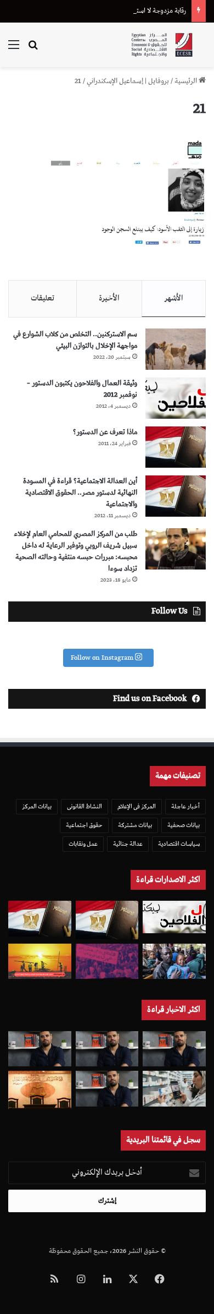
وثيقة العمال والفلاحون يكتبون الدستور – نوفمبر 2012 (82, 389)
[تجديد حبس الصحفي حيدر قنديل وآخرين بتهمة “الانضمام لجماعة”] (174, 1049)
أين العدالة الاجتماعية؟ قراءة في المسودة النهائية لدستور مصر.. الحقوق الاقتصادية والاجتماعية (80, 492)
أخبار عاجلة (185, 806)
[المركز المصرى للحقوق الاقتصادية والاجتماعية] (162, 44)
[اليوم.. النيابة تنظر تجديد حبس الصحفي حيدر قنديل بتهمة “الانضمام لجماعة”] (107, 1089)
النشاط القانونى (84, 806)
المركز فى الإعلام (136, 806)
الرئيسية (186, 81)
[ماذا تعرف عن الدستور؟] (175, 447)
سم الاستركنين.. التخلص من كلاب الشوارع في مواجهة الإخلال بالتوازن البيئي (75, 340)
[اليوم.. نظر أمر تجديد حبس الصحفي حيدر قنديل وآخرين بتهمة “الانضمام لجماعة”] (107, 1049)
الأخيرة (109, 298)
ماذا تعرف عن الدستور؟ (105, 432)
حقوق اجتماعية (84, 825)
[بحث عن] (32, 49)
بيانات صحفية (183, 825)
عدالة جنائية (128, 844)
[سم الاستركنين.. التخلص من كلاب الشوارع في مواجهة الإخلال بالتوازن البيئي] (175, 349)
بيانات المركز (37, 806)
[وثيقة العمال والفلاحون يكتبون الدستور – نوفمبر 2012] (175, 398)
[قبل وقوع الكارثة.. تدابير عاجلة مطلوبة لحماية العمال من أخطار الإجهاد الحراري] (39, 961)
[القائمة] (13, 49)
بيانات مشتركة (135, 825)
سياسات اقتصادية (179, 844)
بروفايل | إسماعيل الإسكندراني (128, 81)
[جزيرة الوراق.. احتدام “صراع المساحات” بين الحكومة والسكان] (107, 961)
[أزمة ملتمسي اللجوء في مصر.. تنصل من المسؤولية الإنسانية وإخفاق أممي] (174, 961)
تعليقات (42, 298)
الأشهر (173, 298)
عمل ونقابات (83, 844)
